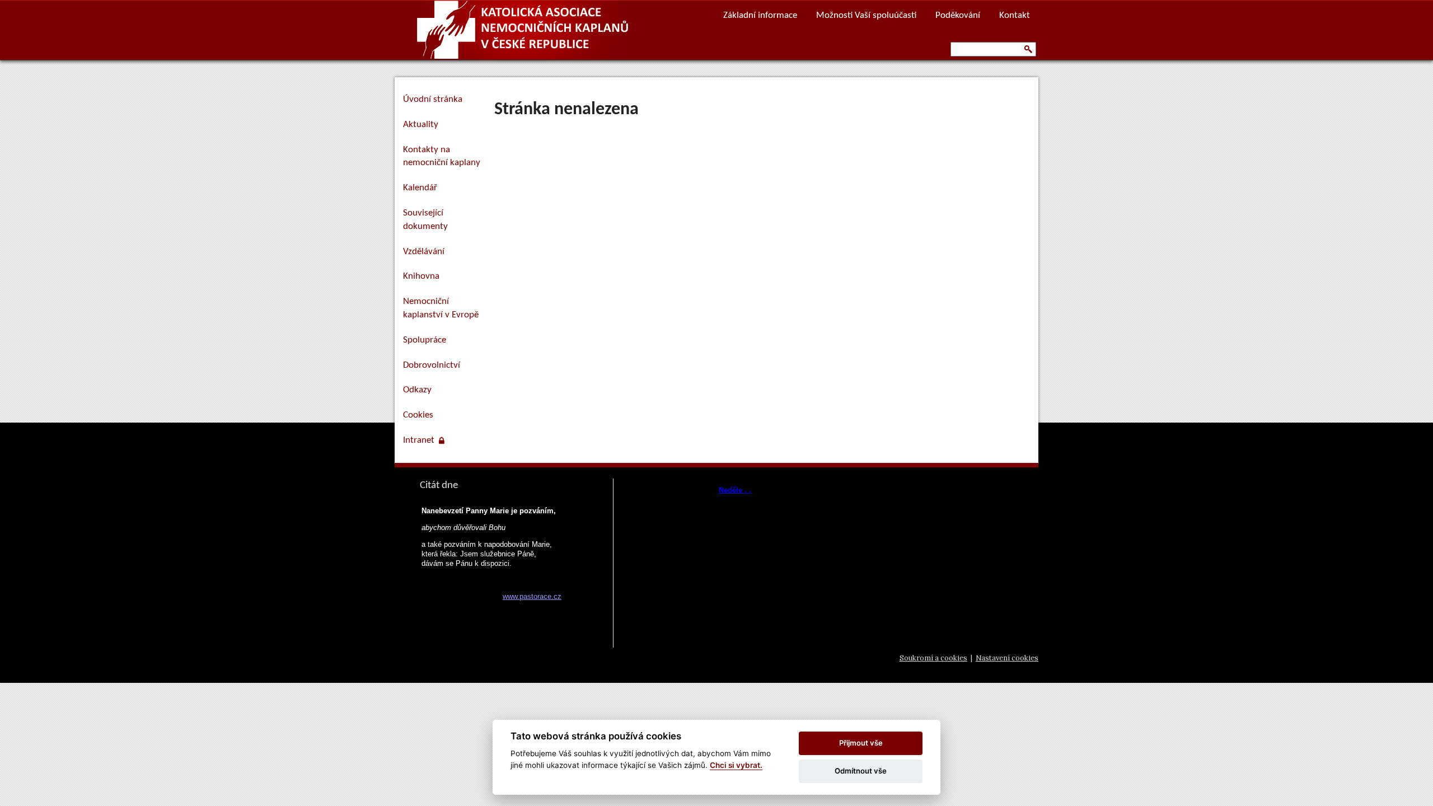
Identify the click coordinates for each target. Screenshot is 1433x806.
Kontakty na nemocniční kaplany (441, 156)
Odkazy (417, 390)
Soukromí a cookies (933, 658)
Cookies (418, 415)
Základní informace (760, 15)
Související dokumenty (425, 219)
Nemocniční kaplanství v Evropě (441, 308)
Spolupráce (424, 340)
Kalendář (420, 188)
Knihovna (421, 276)
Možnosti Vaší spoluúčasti (866, 15)
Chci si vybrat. (736, 765)
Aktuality (420, 124)
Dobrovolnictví (431, 365)
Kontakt (1014, 15)
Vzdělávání (423, 251)
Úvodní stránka (432, 99)
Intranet (421, 440)
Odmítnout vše (861, 770)
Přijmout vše (861, 742)
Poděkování (957, 15)
